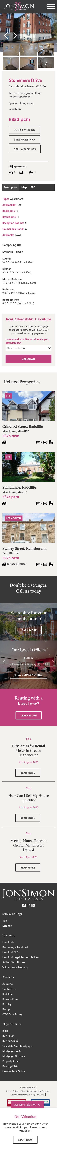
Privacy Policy (12, 1091)
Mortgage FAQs (11, 1051)
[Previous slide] (6, 35)
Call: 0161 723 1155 (25, 149)
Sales (5, 920)
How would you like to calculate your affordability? (27, 341)
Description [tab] (11, 187)
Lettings (7, 925)
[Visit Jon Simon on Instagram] (29, 905)
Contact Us (9, 989)
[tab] (11, 49)
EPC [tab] (33, 187)
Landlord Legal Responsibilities (20, 957)
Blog (5, 1030)
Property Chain (11, 1061)
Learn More (29, 630)
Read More (15, 109)
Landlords (8, 942)
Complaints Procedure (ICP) (23, 1094)
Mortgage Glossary (13, 1056)
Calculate (28, 359)
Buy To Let (8, 1036)
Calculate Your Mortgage (17, 1046)
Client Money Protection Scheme (34, 1091)
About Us (7, 984)
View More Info (24, 139)
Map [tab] (24, 187)
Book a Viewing (24, 130)
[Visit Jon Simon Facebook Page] (24, 905)
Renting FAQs (10, 1066)
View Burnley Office (28, 675)
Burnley (6, 1004)
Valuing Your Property (15, 967)
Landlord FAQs (11, 952)
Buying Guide (10, 1041)
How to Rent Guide (13, 1071)
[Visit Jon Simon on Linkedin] (33, 905)
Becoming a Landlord (15, 947)
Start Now (25, 1139)
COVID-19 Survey (12, 1014)
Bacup (6, 1009)
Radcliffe (7, 994)
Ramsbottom (10, 999)
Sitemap (41, 1094)
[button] (46, 63)
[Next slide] (15, 35)
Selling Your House (13, 962)
